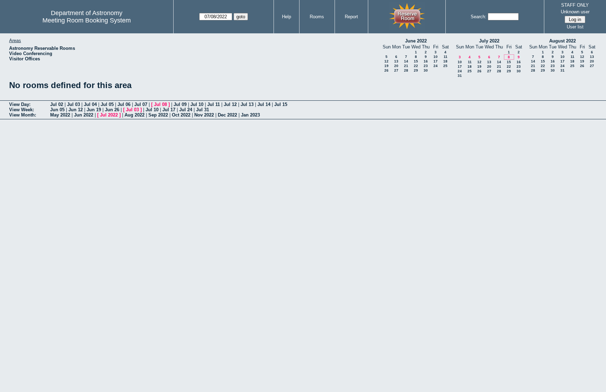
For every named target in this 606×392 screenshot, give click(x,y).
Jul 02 (56, 104)
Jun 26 (112, 109)
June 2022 (416, 41)
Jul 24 (185, 109)
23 (426, 66)
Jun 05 (57, 109)
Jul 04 (90, 104)
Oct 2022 (181, 115)
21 (406, 66)
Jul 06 (123, 104)
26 (386, 70)
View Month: (22, 115)
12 (386, 61)
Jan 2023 (250, 115)
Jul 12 (230, 104)
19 (386, 66)
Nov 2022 (204, 115)
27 (396, 70)
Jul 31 (202, 109)
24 (435, 66)
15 (416, 61)
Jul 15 (280, 104)
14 (406, 61)
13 (396, 61)
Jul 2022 (109, 115)
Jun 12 (75, 109)
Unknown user (575, 11)
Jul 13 (247, 104)
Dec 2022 (227, 115)
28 (406, 70)
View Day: (20, 104)
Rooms (317, 16)
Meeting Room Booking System (86, 20)
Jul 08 (160, 104)
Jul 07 (140, 104)
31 (460, 76)
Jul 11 (213, 104)
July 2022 (489, 41)
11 (445, 57)
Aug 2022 (134, 115)
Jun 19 (94, 109)
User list (575, 26)
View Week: (21, 109)
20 (396, 66)
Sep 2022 (158, 115)
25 (445, 66)
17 (435, 61)
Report (351, 16)
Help (286, 16)
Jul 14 (263, 104)
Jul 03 (73, 104)
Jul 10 (196, 104)
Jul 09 (180, 104)
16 (426, 61)
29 (416, 70)
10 (435, 57)
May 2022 (60, 115)
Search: (478, 16)
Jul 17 (168, 109)
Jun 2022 (83, 115)
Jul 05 (107, 104)
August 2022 (562, 41)
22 (416, 66)
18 (445, 61)
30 (426, 70)
